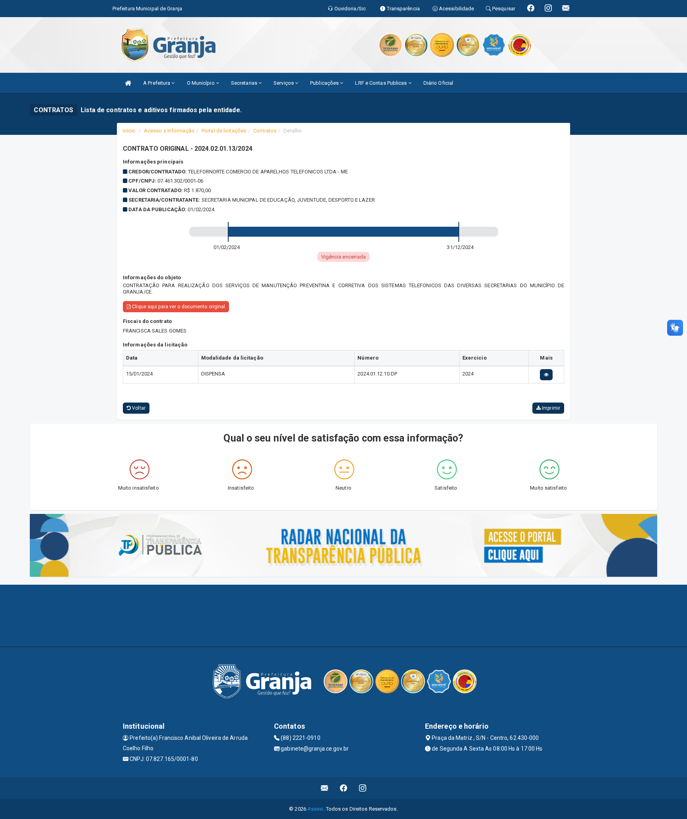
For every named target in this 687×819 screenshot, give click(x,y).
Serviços (284, 83)
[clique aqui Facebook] (344, 788)
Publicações (325, 83)
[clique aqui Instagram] (363, 788)
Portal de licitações (224, 131)
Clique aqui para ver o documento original (178, 306)
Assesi (315, 809)
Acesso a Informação (169, 131)
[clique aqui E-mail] (325, 788)
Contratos (264, 131)
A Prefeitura (157, 83)
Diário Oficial (438, 83)
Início (129, 131)
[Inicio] (128, 83)
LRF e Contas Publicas (381, 83)
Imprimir (550, 408)
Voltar (138, 408)
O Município (201, 83)
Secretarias (244, 83)
